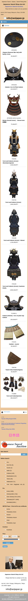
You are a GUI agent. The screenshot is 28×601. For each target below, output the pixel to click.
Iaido (9, 470)
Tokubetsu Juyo (11, 523)
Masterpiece (12, 476)
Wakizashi (11, 481)
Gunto (9, 467)
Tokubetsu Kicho (11, 512)
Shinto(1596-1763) (12, 494)
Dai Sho (10, 465)
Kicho (8, 509)
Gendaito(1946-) (11, 502)
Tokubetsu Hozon (12, 517)
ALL (8, 462)
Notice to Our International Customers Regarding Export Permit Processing (13, 424)
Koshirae (9, 530)
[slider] (3, 539)
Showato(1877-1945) (13, 499)
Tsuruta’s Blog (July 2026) (8, 429)
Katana (10, 473)
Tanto (10, 479)
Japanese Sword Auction (14, 6)
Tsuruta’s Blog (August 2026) (8, 418)
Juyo (8, 520)
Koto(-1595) (10, 491)
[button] (14, 22)
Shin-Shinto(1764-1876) (13, 496)
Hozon (8, 514)
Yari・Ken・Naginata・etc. (15, 484)
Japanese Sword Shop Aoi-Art (14, 4)
